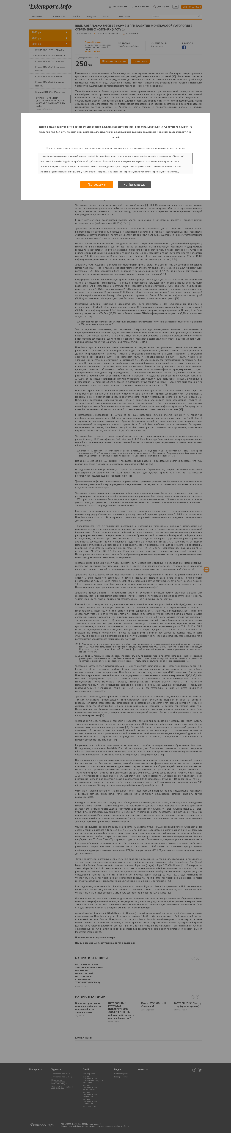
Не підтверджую (134, 184)
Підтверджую (97, 184)
